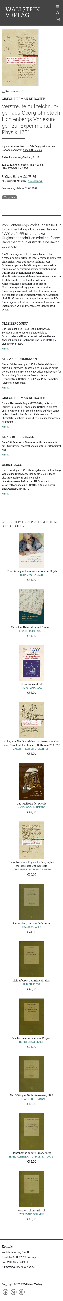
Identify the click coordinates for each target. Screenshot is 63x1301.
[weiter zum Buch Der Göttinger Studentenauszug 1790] (31, 1074)
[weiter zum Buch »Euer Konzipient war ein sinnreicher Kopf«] (31, 550)
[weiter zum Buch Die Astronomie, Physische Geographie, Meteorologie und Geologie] (31, 840)
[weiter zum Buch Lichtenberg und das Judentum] (31, 902)
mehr (5, 348)
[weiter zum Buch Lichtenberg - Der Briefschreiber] (31, 959)
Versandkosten (35, 180)
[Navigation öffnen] (57, 7)
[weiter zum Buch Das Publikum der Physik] (31, 782)
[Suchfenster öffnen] (57, 13)
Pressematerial (14, 91)
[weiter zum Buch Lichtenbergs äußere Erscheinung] (31, 1131)
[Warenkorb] (57, 19)
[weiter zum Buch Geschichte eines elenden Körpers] (31, 1016)
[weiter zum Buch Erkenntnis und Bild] (31, 663)
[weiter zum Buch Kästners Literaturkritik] (31, 1189)
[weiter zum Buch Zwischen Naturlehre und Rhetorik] (31, 606)
